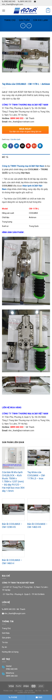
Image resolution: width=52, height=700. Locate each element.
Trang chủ (9, 20)
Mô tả (5, 157)
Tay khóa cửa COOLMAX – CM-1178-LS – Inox (36, 475)
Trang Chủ (6, 628)
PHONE (13, 697)
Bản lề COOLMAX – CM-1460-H (12, 561)
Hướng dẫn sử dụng (10, 652)
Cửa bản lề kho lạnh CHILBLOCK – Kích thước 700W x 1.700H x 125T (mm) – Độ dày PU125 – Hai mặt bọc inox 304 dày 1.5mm (13, 481)
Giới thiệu (6, 633)
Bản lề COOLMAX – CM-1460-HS (37, 525)
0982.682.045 (9, 1)
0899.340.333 (25, 1)
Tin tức (5, 642)
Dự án (4, 647)
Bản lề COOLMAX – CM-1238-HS (12, 525)
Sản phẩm (24, 20)
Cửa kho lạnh (40, 20)
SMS (40, 697)
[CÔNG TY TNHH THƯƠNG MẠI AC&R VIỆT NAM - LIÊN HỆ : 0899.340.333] (26, 10)
